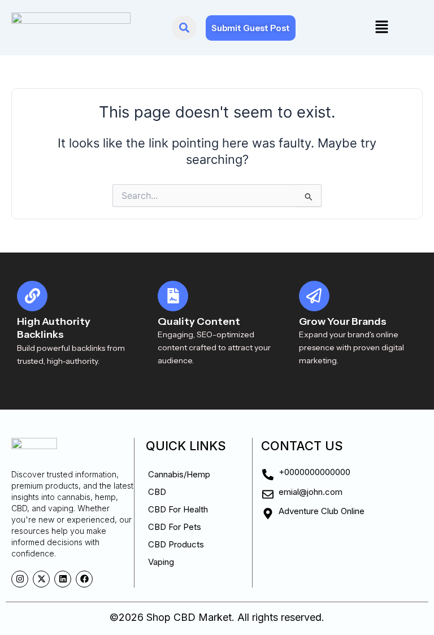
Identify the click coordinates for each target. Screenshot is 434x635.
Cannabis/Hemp (179, 474)
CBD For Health (178, 509)
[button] (381, 27)
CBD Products (176, 544)
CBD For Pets (174, 526)
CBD (157, 491)
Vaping (161, 561)
